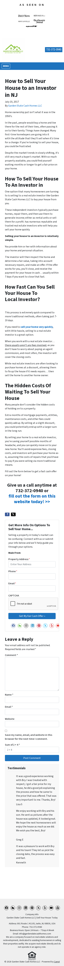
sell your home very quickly (37, 327)
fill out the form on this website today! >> (32, 499)
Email (12, 583)
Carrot (57, 961)
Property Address (19, 559)
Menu (6, 66)
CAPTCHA (13, 595)
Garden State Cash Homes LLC (25, 105)
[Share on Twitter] (13, 514)
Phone (12, 571)
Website (9, 719)
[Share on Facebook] (7, 514)
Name (9, 695)
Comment (11, 655)
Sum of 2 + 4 (12, 745)
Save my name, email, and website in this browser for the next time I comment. (28, 737)
